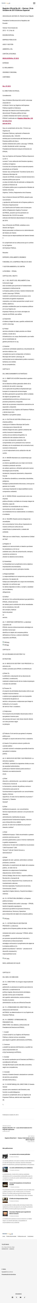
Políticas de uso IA (22, 1236)
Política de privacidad (11, 1236)
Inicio (4, 1236)
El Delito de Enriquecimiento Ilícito (18, 1198)
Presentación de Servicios (9, 1274)
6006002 (11, 1249)
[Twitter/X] (16, 1297)
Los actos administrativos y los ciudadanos (21, 1167)
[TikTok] (24, 1297)
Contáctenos (30, 1236)
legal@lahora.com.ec (7, 1272)
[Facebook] (12, 1297)
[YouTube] (20, 1297)
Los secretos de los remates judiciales (19, 1154)
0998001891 (5, 1249)
